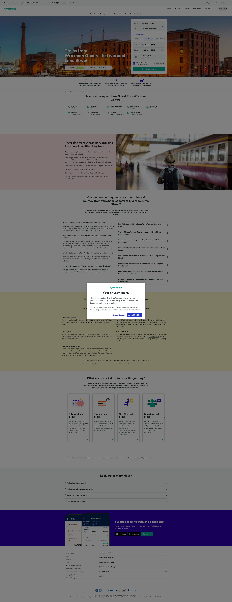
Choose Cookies (119, 315)
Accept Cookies (134, 315)
